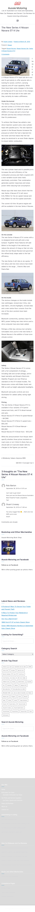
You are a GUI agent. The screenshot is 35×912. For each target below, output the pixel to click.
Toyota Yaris (24, 711)
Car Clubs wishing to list (8, 819)
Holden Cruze (6, 681)
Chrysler (13, 670)
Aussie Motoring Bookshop (9, 876)
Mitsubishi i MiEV (7, 692)
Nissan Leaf (5, 696)
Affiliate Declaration (7, 896)
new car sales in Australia (19, 692)
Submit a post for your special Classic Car (14, 852)
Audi (11, 666)
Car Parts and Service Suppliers (11, 798)
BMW (30, 666)
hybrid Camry (21, 681)
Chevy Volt (5, 670)
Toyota (4, 704)
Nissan (10, 45)
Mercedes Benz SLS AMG (19, 689)
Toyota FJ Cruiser (7, 707)
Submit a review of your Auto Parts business (15, 860)
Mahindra (9, 685)
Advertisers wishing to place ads (11, 832)
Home (3, 789)
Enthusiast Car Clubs (7, 792)
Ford (15, 674)
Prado (19, 696)
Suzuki (15, 700)
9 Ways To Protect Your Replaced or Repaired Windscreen (14, 614)
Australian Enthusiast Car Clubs (12, 795)
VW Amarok (5, 715)
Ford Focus (21, 674)
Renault (25, 696)
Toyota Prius (15, 711)
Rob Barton (11, 485)
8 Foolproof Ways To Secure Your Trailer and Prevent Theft (16, 608)
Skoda (9, 700)
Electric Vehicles (7, 674)
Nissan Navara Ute (22, 48)
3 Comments (5, 54)
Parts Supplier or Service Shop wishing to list (15, 823)
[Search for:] (17, 641)
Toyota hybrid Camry (19, 707)
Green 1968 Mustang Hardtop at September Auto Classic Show (17, 627)
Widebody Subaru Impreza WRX (14, 458)
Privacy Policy (5, 888)
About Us (4, 806)
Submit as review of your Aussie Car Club (14, 856)
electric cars (21, 670)
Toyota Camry (12, 704)
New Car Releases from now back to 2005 (14, 848)
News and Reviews (7, 803)
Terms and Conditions (8, 892)
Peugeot (13, 696)
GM (18, 677)
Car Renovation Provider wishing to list (13, 828)
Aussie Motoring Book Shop (11, 537)
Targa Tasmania (23, 700)
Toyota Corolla (22, 704)
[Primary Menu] (17, 20)
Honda (13, 681)
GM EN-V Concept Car (24, 463)
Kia (3, 685)
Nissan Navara (11, 48)
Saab (4, 700)
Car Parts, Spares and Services (12, 800)
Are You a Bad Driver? (9, 619)
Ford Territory (6, 677)
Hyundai (29, 681)
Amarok (5, 666)
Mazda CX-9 (23, 685)
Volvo (30, 711)
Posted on (22, 41)
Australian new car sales (20, 666)
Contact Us (4, 809)
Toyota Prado (6, 711)
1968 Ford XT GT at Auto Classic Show (15, 622)
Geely (13, 677)
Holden (24, 677)
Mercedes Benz (6, 689)
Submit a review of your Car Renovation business (16, 865)
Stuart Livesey (7, 41)
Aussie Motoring (17, 8)
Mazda (16, 685)
